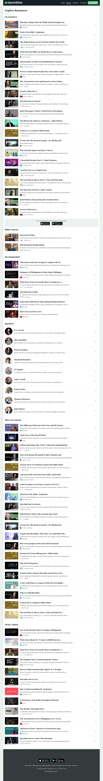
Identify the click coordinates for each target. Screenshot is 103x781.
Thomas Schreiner (22, 399)
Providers (83, 3)
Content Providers (57, 765)
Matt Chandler (20, 340)
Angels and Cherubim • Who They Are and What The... (43, 534)
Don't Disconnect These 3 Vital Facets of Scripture (41, 111)
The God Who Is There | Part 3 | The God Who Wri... (41, 612)
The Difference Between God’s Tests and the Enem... (42, 425)
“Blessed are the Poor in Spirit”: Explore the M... (40, 262)
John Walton (19, 409)
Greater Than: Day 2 (28, 91)
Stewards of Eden (27, 235)
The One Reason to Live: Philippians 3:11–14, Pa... (41, 719)
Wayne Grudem (20, 350)
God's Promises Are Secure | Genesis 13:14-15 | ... (40, 484)
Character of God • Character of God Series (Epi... (41, 729)
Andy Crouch (19, 379)
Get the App (92, 2)
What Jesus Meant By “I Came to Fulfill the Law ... (41, 640)
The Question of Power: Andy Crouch (36, 190)
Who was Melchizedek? (30, 593)
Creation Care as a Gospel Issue (33, 170)
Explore (68, 3)
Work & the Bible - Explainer (32, 32)
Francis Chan (19, 389)
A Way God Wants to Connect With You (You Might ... (42, 583)
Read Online (28, 765)
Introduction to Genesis (30, 101)
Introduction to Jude (29, 292)
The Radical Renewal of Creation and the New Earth (42, 42)
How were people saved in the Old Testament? (39, 544)
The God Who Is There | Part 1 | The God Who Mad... (42, 180)
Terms (64, 768)
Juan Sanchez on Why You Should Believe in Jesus (41, 62)
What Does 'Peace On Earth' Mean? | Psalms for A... (41, 282)
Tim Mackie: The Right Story (32, 709)
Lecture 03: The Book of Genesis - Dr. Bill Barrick (41, 141)
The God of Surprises (29, 563)
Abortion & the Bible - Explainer (34, 494)
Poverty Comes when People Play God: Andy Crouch (42, 72)
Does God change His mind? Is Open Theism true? (41, 455)
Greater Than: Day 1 (28, 209)
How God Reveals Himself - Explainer (36, 689)
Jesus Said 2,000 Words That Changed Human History (42, 302)
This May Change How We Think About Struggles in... (42, 22)
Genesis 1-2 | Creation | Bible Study (35, 131)
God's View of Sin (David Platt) (33, 435)
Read (63, 3)
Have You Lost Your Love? (31, 312)
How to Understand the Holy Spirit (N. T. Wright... (41, 669)
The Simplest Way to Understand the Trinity (39, 660)
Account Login (67, 765)
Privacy (60, 768)
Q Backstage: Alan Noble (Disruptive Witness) (39, 700)
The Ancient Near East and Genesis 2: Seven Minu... (41, 81)
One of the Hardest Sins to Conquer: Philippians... (41, 630)
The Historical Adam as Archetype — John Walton (41, 121)
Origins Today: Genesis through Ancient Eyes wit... (41, 573)
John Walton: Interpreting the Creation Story (39, 200)
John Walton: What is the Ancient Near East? (39, 514)
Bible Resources (37, 765)
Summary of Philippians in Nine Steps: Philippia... (41, 272)
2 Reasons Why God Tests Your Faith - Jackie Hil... (41, 475)
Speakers (76, 3)
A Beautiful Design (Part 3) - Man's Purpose (38, 160)
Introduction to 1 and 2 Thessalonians (36, 738)
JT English (18, 370)
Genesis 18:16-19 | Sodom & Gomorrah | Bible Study (41, 465)
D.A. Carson (19, 330)
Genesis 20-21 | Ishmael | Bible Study (35, 603)
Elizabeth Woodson (22, 360)
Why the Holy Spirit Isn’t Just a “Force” (36, 150)
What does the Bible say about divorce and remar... (41, 52)
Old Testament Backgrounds (32, 245)
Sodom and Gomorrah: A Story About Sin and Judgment (43, 445)
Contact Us (75, 765)
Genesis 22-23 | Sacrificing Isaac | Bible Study (39, 553)
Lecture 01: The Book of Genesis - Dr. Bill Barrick (41, 525)
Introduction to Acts (29, 679)
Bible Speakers (46, 765)
